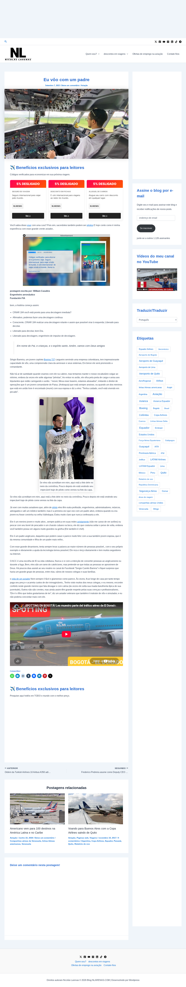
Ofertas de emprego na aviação (147, 54)
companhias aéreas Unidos (151, 503)
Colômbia (144, 415)
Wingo (156, 509)
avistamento (83, 522)
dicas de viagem (146, 497)
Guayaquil (144, 446)
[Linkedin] (172, 42)
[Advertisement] (93, 19)
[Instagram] (168, 42)
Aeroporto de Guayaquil (151, 361)
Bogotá (156, 408)
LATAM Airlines (158, 459)
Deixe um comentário (70, 85)
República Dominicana (148, 485)
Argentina (85, 841)
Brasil (166, 408)
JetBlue (142, 460)
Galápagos (170, 440)
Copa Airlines (98, 841)
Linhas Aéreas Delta (158, 421)
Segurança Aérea (148, 491)
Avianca (143, 401)
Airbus (159, 380)
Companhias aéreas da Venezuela (25, 841)
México (142, 473)
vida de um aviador (21, 579)
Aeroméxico (163, 349)
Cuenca (142, 421)
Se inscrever (146, 228)
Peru (152, 473)
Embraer (159, 428)
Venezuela (26, 844)
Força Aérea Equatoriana (149, 440)
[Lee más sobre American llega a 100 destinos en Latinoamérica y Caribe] (37, 809)
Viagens (93, 838)
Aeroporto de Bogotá (148, 355)
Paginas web (83, 838)
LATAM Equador (147, 466)
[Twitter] (156, 42)
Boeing (143, 408)
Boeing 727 (49, 359)
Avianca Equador (161, 401)
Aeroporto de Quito (149, 373)
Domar (165, 491)
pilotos (90, 225)
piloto (54, 507)
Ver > (28, 216)
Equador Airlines (146, 349)
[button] (5, 41)
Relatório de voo (82, 844)
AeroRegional (145, 381)
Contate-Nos (173, 54)
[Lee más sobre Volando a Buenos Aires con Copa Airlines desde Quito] (95, 809)
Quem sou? (91, 54)
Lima (162, 466)
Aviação (84, 85)
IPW (162, 453)
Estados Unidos (146, 434)
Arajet (169, 387)
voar (29, 225)
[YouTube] (164, 42)
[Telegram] (180, 42)
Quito (70, 844)
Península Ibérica (147, 453)
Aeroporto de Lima (147, 367)
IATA (157, 447)
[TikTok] (176, 42)
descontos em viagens (114, 54)
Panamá (117, 841)
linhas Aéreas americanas (150, 387)
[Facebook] (160, 42)
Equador (109, 841)
